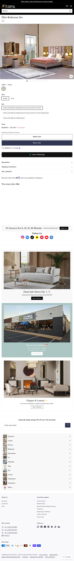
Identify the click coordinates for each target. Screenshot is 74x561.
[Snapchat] (37, 237)
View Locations (37, 353)
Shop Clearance (37, 298)
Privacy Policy (41, 501)
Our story (4, 501)
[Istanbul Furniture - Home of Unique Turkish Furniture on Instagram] (38, 527)
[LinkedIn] (51, 237)
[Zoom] (71, 76)
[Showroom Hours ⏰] (37, 323)
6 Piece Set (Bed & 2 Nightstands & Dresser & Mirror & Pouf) (22, 108)
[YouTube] (46, 237)
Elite (3, 21)
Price (3, 124)
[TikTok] (32, 237)
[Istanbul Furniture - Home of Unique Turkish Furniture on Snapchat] (52, 527)
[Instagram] (22, 237)
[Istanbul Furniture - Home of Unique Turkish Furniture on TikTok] (55, 527)
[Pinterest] (42, 237)
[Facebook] (27, 237)
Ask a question (7, 171)
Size (3, 94)
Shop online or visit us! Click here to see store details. (37, 1)
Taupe (3, 89)
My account (40, 517)
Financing (40, 509)
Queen (5, 98)
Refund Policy (41, 503)
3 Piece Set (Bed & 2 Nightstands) (14, 118)
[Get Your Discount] (67, 425)
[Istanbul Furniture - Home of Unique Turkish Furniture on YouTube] (45, 527)
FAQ (3, 506)
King (12, 98)
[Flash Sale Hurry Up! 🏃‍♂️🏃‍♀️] (37, 270)
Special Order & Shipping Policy (46, 506)
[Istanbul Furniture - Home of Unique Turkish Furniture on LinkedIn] (59, 527)
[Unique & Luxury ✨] (37, 379)
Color (7, 85)
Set (3, 104)
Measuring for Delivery (43, 511)
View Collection (37, 407)
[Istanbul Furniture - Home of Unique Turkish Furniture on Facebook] (41, 527)
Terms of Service (42, 514)
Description (6, 162)
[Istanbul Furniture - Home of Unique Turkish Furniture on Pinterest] (48, 527)
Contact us (5, 503)
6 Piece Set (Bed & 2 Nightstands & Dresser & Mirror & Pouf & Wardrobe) (26, 113)
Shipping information (9, 167)
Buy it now (37, 143)
